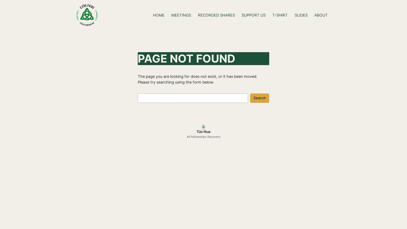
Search (260, 98)
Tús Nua (203, 132)
